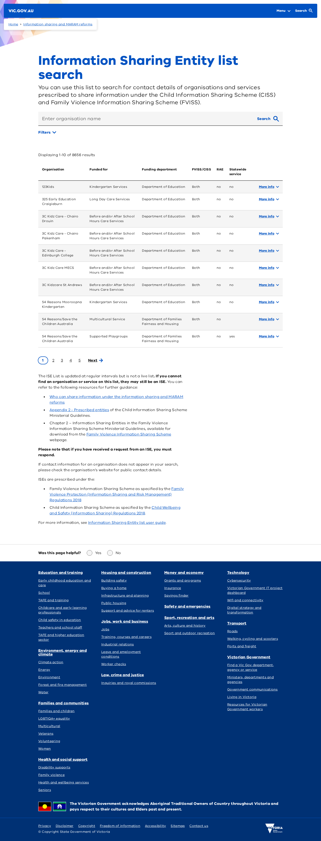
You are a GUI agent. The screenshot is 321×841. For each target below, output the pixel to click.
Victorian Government (248, 657)
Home (13, 24)
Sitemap (178, 826)
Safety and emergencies (187, 606)
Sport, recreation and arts (189, 618)
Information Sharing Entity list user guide (127, 522)
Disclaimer (65, 826)
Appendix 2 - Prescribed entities (79, 410)
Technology (238, 573)
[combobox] (145, 119)
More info (266, 187)
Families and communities (63, 703)
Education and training (60, 573)
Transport (237, 623)
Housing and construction (126, 573)
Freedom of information (120, 826)
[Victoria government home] (274, 828)
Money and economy (184, 573)
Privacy (44, 826)
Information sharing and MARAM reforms (57, 24)
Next (92, 360)
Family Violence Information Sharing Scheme (128, 434)
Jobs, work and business (124, 621)
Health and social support (63, 759)
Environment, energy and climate (62, 652)
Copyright (86, 826)
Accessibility (155, 826)
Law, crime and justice (122, 675)
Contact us (198, 826)
